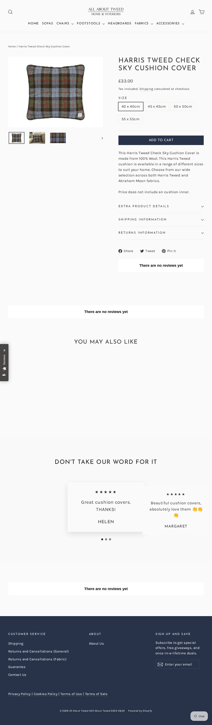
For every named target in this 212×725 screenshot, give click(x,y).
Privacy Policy (19, 694)
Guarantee (16, 667)
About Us (96, 643)
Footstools (89, 23)
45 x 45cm (157, 106)
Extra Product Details (143, 206)
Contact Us (17, 675)
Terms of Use (71, 694)
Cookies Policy (46, 694)
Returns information (142, 233)
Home (33, 23)
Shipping (146, 89)
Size (122, 98)
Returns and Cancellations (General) (38, 651)
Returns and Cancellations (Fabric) (37, 659)
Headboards (119, 23)
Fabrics (142, 23)
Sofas (47, 23)
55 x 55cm (131, 119)
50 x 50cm (183, 106)
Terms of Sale (96, 694)
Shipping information (142, 219)
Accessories (168, 23)
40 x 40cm (131, 106)
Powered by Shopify (140, 710)
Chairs (63, 23)
